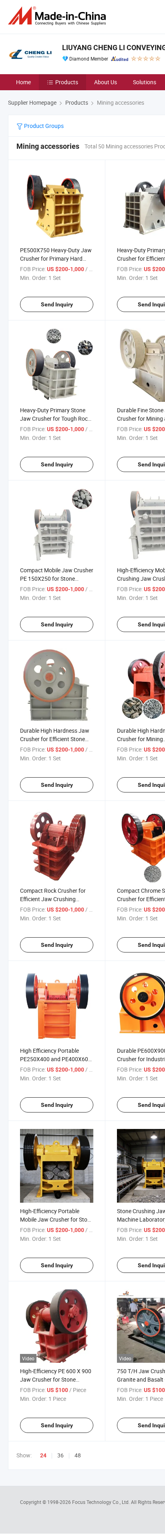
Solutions (144, 82)
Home (23, 82)
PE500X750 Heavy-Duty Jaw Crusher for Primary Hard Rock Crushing (56, 258)
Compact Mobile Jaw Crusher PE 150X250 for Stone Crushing (56, 578)
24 (43, 1455)
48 (77, 1455)
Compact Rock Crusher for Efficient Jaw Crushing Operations (53, 899)
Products (66, 82)
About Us (105, 82)
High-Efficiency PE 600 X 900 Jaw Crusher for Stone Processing (55, 1379)
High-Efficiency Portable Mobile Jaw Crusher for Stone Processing (56, 1219)
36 (60, 1455)
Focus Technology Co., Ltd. (101, 1502)
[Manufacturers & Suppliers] (58, 15)
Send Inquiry (57, 304)
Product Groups (43, 126)
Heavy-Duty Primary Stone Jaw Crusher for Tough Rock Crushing (55, 418)
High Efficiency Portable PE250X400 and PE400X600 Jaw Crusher (55, 1059)
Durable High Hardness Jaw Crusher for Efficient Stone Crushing (54, 739)
